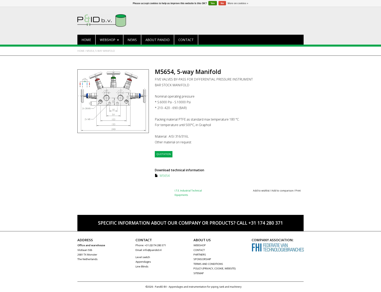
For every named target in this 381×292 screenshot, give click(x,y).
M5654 (165, 175)
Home (86, 40)
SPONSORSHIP (202, 259)
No (222, 3)
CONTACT (199, 250)
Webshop (107, 40)
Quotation (163, 154)
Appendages (143, 261)
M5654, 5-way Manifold (101, 51)
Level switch (143, 257)
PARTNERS (199, 254)
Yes (213, 3)
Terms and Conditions (208, 264)
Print (298, 190)
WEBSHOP (199, 245)
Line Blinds (142, 266)
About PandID (157, 40)
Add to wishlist (261, 190)
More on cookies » (238, 3)
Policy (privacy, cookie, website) (214, 268)
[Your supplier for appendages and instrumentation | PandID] (190, 20)
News (132, 40)
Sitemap (198, 273)
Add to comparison (282, 190)
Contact (186, 40)
